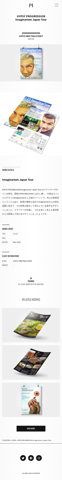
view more (31, 428)
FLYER (15, 233)
